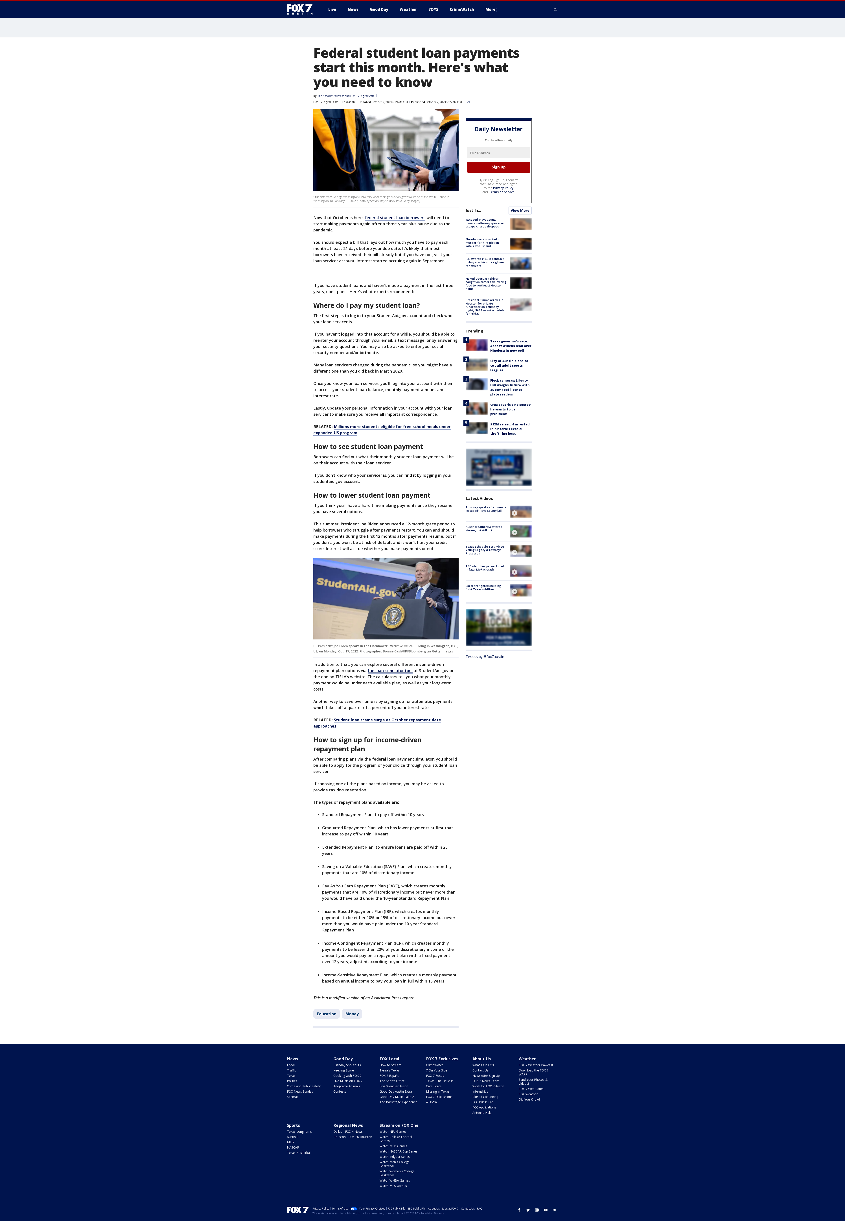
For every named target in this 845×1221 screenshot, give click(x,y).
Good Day (343, 1058)
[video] (521, 512)
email (554, 1210)
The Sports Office (392, 1081)
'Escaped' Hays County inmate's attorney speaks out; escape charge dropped (486, 223)
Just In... (473, 210)
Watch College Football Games (396, 1139)
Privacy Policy (503, 188)
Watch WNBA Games (395, 1180)
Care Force (434, 1086)
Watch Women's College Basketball (397, 1173)
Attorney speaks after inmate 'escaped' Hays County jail (486, 509)
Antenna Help (482, 1112)
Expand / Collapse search (555, 9)
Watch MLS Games (393, 1186)
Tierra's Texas (390, 1070)
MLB (290, 1142)
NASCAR (293, 1147)
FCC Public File (482, 1102)
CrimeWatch (434, 1065)
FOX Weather (528, 1094)
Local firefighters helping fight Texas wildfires (483, 587)
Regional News (348, 1125)
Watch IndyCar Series (395, 1157)
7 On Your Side (436, 1070)
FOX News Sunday (300, 1091)
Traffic (291, 1070)
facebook (519, 1210)
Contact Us (480, 1070)
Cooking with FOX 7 (347, 1075)
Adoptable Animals (346, 1086)
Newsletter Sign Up (486, 1075)
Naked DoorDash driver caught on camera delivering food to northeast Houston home (486, 284)
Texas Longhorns (299, 1131)
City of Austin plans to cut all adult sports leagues (509, 365)
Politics (292, 1081)
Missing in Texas (438, 1091)
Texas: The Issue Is (439, 1081)
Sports (293, 1125)
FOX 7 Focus (435, 1075)
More (490, 9)
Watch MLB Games (393, 1146)
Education (348, 102)
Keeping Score (343, 1070)
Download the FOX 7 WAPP (533, 1072)
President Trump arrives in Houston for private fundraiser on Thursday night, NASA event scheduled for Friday (486, 307)
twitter (528, 1210)
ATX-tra (431, 1102)
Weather (527, 1058)
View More (520, 210)
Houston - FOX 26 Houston (352, 1137)
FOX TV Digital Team (325, 102)
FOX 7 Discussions (439, 1097)
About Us (481, 1058)
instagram (536, 1210)
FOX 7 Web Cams (531, 1089)
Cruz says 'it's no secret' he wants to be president (510, 409)
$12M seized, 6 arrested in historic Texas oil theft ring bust (510, 429)
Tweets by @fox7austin (485, 656)
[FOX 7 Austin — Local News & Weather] (301, 9)
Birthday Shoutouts (347, 1065)
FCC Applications (484, 1107)
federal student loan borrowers (395, 217)
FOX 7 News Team (485, 1081)
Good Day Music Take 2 (397, 1097)
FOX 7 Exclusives (442, 1058)
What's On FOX (483, 1065)
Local (291, 1065)
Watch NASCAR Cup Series (398, 1151)
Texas (291, 1075)
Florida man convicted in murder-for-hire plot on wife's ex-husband (483, 242)
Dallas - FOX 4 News (348, 1131)
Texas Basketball (299, 1153)
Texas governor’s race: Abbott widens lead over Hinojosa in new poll (510, 346)
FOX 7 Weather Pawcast (536, 1065)
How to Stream (390, 1065)
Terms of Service (501, 192)
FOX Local (389, 1058)
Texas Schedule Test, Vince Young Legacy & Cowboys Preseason (485, 549)
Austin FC (293, 1137)
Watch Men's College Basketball (395, 1164)
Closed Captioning (485, 1097)
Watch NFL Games (393, 1131)
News (292, 1058)
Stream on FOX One (399, 1125)
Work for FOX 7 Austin (488, 1086)
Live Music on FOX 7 (347, 1081)
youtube (545, 1210)
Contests (339, 1091)
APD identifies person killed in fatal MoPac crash (485, 568)
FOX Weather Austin (394, 1086)
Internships (480, 1091)
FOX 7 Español (390, 1075)
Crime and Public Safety (304, 1086)
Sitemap (293, 1097)
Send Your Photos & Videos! (533, 1081)
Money (352, 1013)
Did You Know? (529, 1099)
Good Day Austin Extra (396, 1091)
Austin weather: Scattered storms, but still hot (484, 528)
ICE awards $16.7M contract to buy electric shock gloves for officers (485, 262)
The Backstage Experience (398, 1102)
